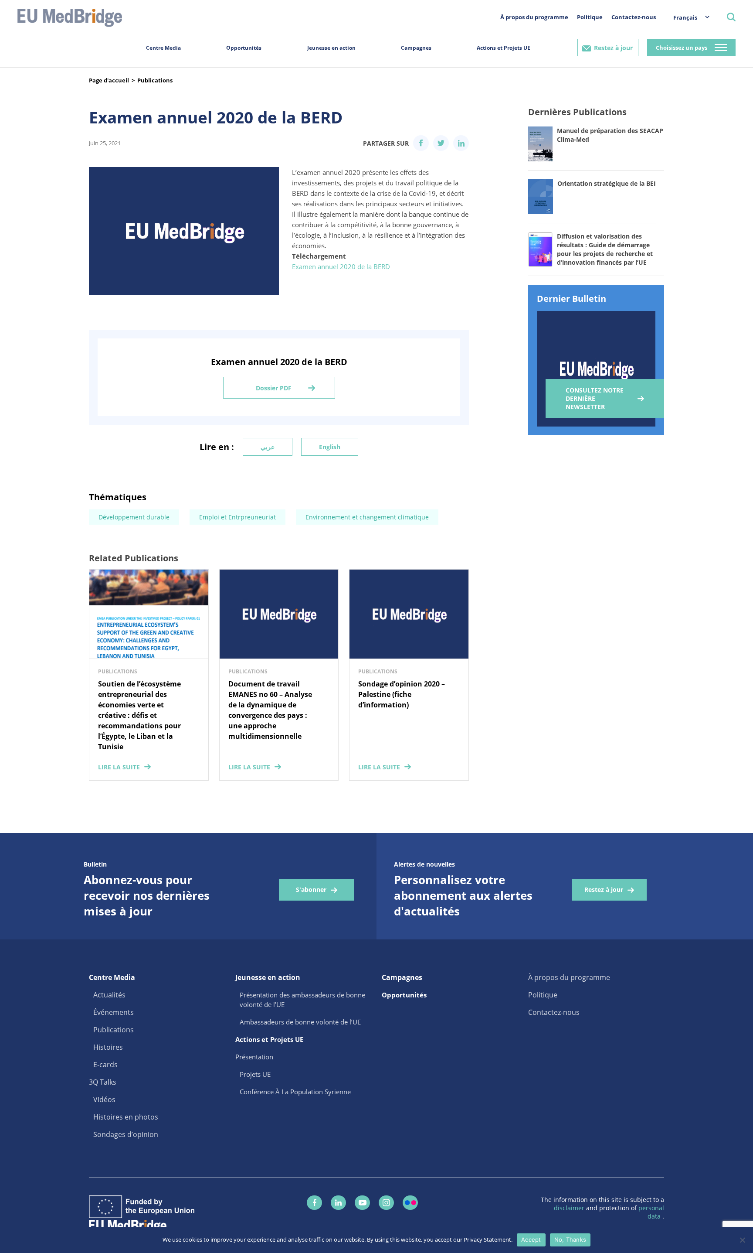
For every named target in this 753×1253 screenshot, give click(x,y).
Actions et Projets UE (503, 47)
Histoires (108, 1047)
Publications (155, 80)
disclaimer (570, 1208)
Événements (113, 1012)
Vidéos (104, 1099)
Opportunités (243, 47)
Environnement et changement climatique (367, 517)
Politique (590, 17)
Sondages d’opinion (125, 1134)
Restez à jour (613, 48)
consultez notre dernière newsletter (595, 398)
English (329, 447)
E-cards (105, 1064)
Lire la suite (119, 767)
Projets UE (255, 1074)
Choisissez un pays (681, 47)
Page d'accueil (109, 80)
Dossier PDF (274, 388)
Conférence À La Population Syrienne (295, 1091)
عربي (268, 447)
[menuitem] (687, 17)
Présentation (254, 1056)
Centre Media (163, 47)
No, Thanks (570, 1239)
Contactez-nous (633, 17)
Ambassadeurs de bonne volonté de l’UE (300, 1021)
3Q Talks (102, 1082)
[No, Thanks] (742, 1240)
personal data (651, 1212)
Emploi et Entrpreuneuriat (237, 517)
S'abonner (311, 889)
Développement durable (134, 517)
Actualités (109, 995)
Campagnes (416, 47)
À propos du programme (534, 17)
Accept (531, 1239)
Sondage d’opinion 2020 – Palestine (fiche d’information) (401, 694)
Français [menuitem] (685, 17)
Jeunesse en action (331, 47)
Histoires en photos (125, 1117)
